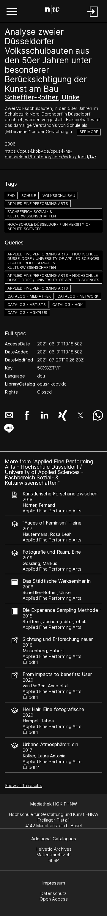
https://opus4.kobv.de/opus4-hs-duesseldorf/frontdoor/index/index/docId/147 (50, 153)
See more (89, 131)
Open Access (54, 899)
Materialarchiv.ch (53, 854)
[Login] (93, 17)
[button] (12, 12)
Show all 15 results (23, 785)
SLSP (53, 860)
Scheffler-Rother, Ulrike (42, 97)
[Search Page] (52, 10)
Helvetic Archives (54, 849)
